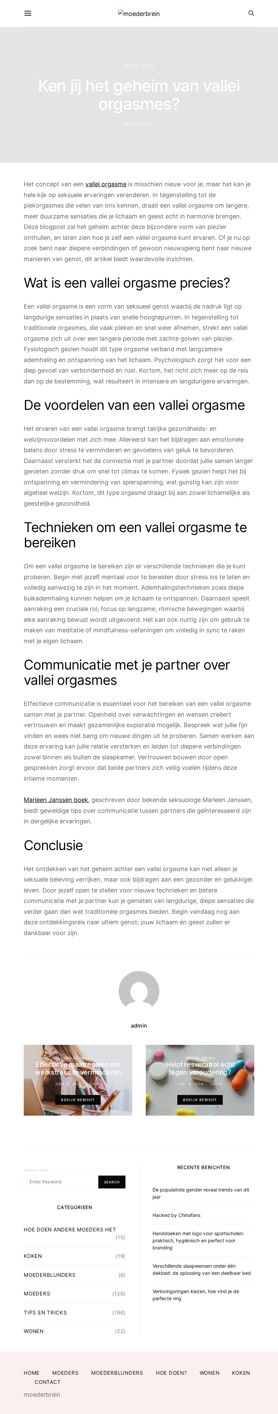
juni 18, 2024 (136, 124)
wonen (34, 1331)
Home (32, 1373)
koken (33, 1256)
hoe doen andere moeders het (70, 1229)
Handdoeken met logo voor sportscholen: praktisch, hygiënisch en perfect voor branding (198, 1240)
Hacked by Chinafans (176, 1215)
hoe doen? (171, 1373)
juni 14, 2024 (68, 1084)
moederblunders (50, 1275)
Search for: (36, 1170)
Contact (48, 1382)
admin (139, 1025)
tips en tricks (139, 66)
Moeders (37, 1293)
